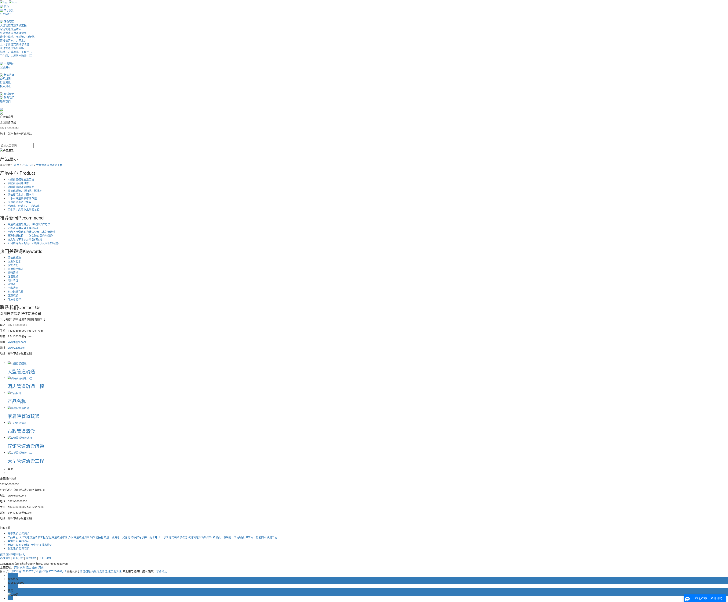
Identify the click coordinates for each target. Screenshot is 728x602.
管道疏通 (13, 295)
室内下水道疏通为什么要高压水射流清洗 (31, 231)
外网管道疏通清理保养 (13, 33)
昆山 (28, 567)
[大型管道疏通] (17, 363)
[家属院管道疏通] (18, 407)
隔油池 (12, 284)
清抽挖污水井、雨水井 (13, 40)
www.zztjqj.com (17, 347)
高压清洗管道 (99, 571)
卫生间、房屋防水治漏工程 (16, 55)
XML (49, 558)
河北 (16, 567)
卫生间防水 (14, 261)
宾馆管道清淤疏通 (26, 445)
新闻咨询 (8, 75)
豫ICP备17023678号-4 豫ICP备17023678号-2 (38, 571)
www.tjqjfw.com (17, 342)
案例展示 (8, 63)
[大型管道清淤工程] (20, 452)
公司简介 (5, 14)
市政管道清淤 (21, 431)
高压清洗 (13, 280)
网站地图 (31, 558)
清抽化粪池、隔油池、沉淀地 (17, 36)
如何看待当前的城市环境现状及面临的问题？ (34, 243)
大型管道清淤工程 (26, 460)
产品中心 (27, 165)
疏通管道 (13, 272)
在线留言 (8, 93)
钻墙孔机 (13, 276)
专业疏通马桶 (16, 291)
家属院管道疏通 (23, 416)
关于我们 (8, 10)
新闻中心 (13, 545)
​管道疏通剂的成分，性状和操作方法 (29, 224)
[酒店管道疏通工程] (20, 377)
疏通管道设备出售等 (12, 48)
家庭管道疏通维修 (10, 29)
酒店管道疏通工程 (26, 386)
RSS (41, 558)
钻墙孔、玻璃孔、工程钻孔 (16, 52)
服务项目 (8, 21)
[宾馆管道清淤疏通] (20, 437)
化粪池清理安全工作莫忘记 (23, 228)
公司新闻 (5, 78)
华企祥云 (161, 571)
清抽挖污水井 (16, 269)
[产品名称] (14, 392)
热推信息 (5, 558)
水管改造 (13, 265)
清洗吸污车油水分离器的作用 (25, 239)
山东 (35, 567)
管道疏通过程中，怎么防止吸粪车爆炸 (30, 235)
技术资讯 (5, 86)
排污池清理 (14, 299)
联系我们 (8, 97)
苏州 (22, 567)
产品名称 (17, 401)
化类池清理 (114, 571)
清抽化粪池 (14, 257)
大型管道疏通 (21, 371)
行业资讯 (5, 82)
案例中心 (13, 541)
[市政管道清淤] (17, 422)
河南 (41, 567)
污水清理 (13, 288)
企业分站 (18, 558)
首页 (6, 6)
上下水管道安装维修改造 (14, 44)
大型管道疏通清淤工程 (13, 25)
